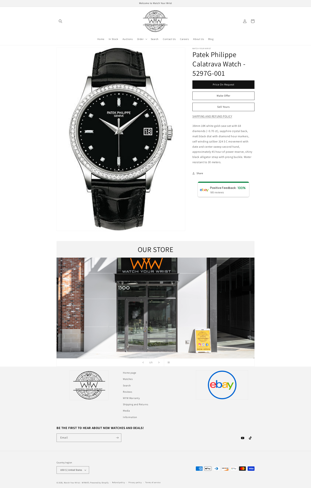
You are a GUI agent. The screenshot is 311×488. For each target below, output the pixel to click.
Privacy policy (135, 482)
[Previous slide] (143, 362)
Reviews (127, 391)
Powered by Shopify (99, 482)
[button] (60, 21)
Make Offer (223, 95)
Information (130, 417)
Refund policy (118, 482)
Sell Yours (223, 106)
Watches (128, 379)
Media (126, 410)
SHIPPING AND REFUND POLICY (212, 116)
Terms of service (152, 482)
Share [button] (200, 173)
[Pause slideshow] (168, 362)
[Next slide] (159, 362)
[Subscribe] (117, 437)
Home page (129, 372)
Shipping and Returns (135, 404)
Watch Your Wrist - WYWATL (77, 482)
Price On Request (223, 84)
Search (127, 385)
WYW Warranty (131, 398)
